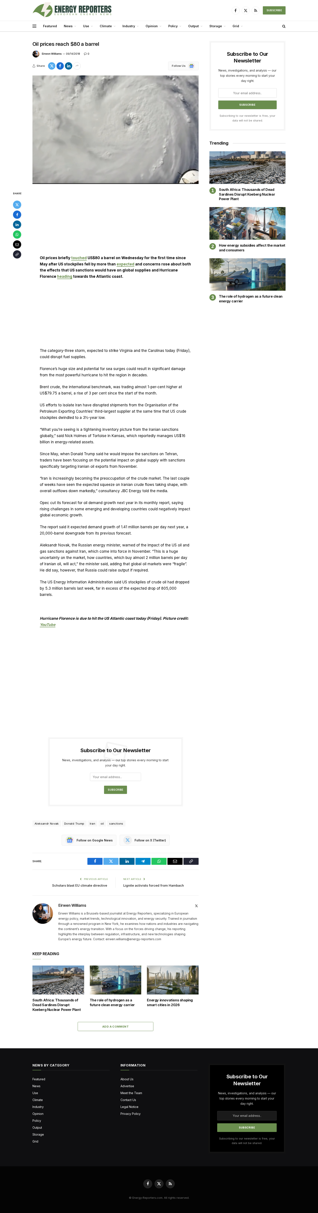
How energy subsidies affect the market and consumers (252, 247)
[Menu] (34, 26)
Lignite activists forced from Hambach (154, 885)
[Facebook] (17, 215)
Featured (50, 26)
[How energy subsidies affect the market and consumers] (247, 223)
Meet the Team (131, 1093)
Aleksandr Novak (47, 823)
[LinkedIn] (17, 224)
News (68, 26)
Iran (92, 823)
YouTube (47, 624)
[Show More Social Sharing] (77, 66)
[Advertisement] (115, 223)
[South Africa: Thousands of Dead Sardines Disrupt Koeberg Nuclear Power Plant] (58, 980)
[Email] (17, 244)
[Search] (283, 26)
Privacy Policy (130, 1114)
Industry (128, 26)
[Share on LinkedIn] (68, 66)
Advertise (127, 1086)
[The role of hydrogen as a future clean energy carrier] (115, 980)
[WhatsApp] (17, 234)
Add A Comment (115, 1026)
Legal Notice (129, 1107)
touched (79, 258)
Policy (173, 26)
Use (86, 26)
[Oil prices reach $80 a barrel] (115, 129)
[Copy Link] (17, 254)
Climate (106, 26)
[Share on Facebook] (60, 66)
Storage (215, 26)
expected (125, 264)
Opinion (152, 26)
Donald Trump (74, 823)
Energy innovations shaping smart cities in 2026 (170, 1002)
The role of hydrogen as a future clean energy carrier (112, 1002)
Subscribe (274, 10)
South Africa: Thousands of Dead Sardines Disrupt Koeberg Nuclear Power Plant (56, 1005)
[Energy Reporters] (71, 10)
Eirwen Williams (52, 53)
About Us (126, 1079)
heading (64, 276)
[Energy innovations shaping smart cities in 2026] (173, 980)
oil (102, 823)
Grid (236, 26)
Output (193, 26)
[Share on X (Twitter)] (51, 66)
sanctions (116, 823)
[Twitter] (17, 205)
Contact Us (128, 1100)
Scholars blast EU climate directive (80, 885)
